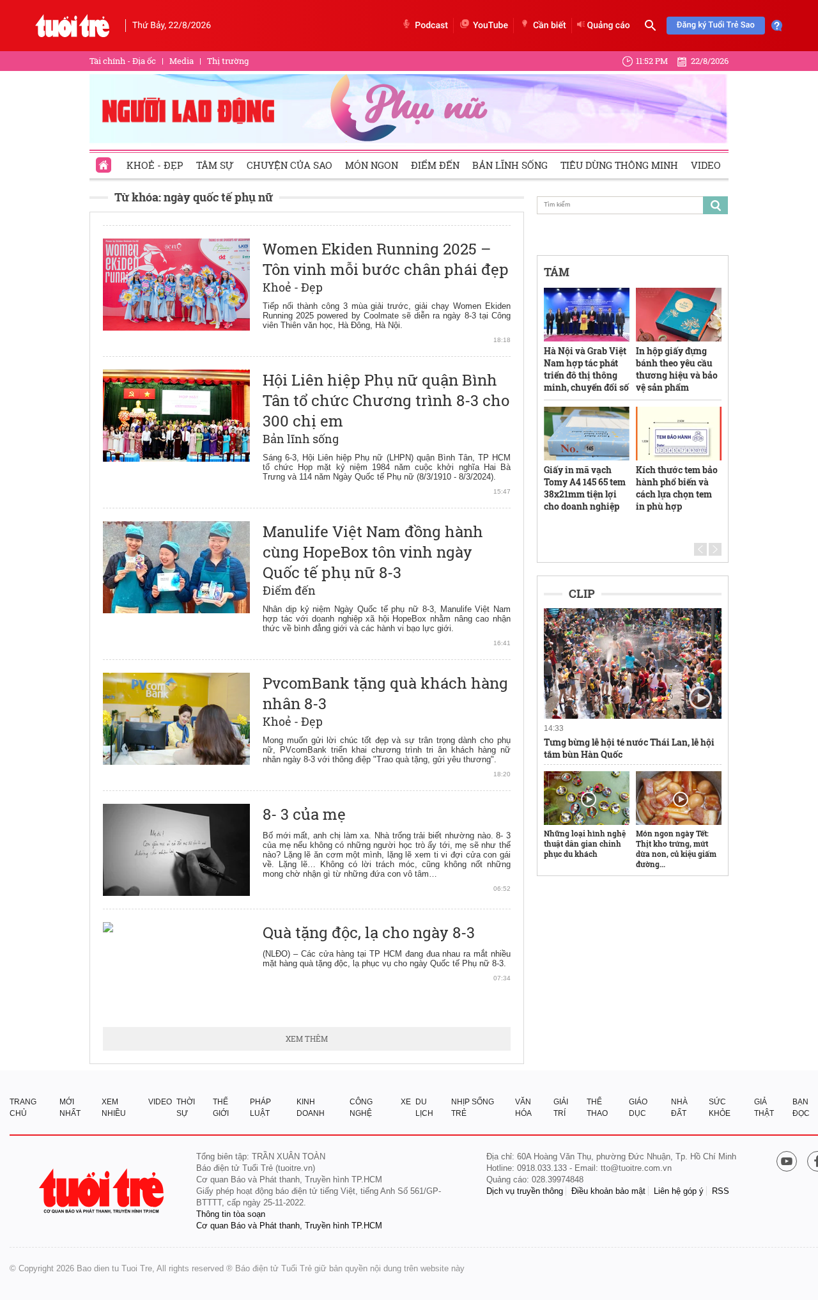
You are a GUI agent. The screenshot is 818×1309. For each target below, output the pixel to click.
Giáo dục (638, 1107)
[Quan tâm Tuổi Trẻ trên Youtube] (786, 1162)
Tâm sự (215, 165)
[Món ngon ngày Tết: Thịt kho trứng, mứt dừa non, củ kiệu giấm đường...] (679, 798)
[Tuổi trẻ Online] (103, 1191)
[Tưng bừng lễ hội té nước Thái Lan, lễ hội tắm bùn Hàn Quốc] (633, 663)
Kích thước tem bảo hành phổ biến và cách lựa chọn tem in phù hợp (677, 488)
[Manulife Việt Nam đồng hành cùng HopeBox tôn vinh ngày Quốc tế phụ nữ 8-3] (176, 567)
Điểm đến (435, 165)
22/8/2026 (710, 61)
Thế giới (221, 1107)
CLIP (582, 593)
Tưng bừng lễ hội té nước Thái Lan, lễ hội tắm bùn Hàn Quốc (629, 748)
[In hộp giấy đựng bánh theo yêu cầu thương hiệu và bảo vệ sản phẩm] (679, 314)
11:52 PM (652, 61)
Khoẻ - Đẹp (155, 165)
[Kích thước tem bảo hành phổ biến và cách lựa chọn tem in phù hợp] (679, 433)
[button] (700, 549)
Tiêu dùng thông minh (619, 165)
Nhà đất (679, 1107)
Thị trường (228, 61)
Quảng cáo (608, 25)
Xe (406, 1101)
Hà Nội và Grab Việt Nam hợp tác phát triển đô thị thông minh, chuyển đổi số (586, 369)
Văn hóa (523, 1107)
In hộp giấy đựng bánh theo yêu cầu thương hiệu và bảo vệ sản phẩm (677, 369)
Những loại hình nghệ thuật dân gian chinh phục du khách (585, 843)
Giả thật (764, 1107)
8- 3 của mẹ (304, 814)
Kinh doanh (311, 1107)
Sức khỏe (719, 1107)
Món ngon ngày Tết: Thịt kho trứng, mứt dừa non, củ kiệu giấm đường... (676, 848)
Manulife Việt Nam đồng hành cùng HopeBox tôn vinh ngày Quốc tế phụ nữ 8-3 (373, 552)
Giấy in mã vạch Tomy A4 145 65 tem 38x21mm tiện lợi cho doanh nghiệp (585, 488)
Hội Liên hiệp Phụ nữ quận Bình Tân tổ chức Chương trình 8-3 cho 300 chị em (386, 400)
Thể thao (597, 1107)
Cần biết (549, 25)
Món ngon (371, 165)
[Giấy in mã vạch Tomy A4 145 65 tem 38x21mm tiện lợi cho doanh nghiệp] (586, 433)
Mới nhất (70, 1107)
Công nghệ (361, 1107)
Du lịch (424, 1107)
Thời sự (185, 1107)
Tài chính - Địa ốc (122, 61)
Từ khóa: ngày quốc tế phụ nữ (193, 197)
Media (181, 61)
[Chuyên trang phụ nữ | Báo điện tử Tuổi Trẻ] (409, 108)
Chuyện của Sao (289, 165)
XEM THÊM (307, 1038)
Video (706, 165)
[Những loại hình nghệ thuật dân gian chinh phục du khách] (586, 798)
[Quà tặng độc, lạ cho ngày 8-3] (176, 968)
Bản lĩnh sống (510, 165)
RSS (720, 1191)
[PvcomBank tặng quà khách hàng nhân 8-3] (176, 719)
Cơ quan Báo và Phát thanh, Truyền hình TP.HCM (289, 1225)
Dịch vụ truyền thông (524, 1191)
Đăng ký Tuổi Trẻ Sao (716, 25)
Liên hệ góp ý (679, 1191)
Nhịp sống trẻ (472, 1107)
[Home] (105, 161)
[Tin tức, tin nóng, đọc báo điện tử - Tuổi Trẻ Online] (72, 25)
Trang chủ (23, 1107)
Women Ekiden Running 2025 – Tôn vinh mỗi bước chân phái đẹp (386, 259)
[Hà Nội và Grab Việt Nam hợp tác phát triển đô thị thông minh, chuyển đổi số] (586, 314)
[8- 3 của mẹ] (176, 850)
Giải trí (560, 1107)
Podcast (431, 25)
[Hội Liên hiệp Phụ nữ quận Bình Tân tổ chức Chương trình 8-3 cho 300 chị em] (176, 416)
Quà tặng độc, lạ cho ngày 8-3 (369, 932)
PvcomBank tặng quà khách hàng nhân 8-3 (385, 693)
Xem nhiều (114, 1107)
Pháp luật (260, 1107)
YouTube (490, 25)
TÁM (556, 271)
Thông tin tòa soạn (230, 1214)
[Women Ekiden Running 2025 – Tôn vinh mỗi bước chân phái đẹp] (176, 285)
